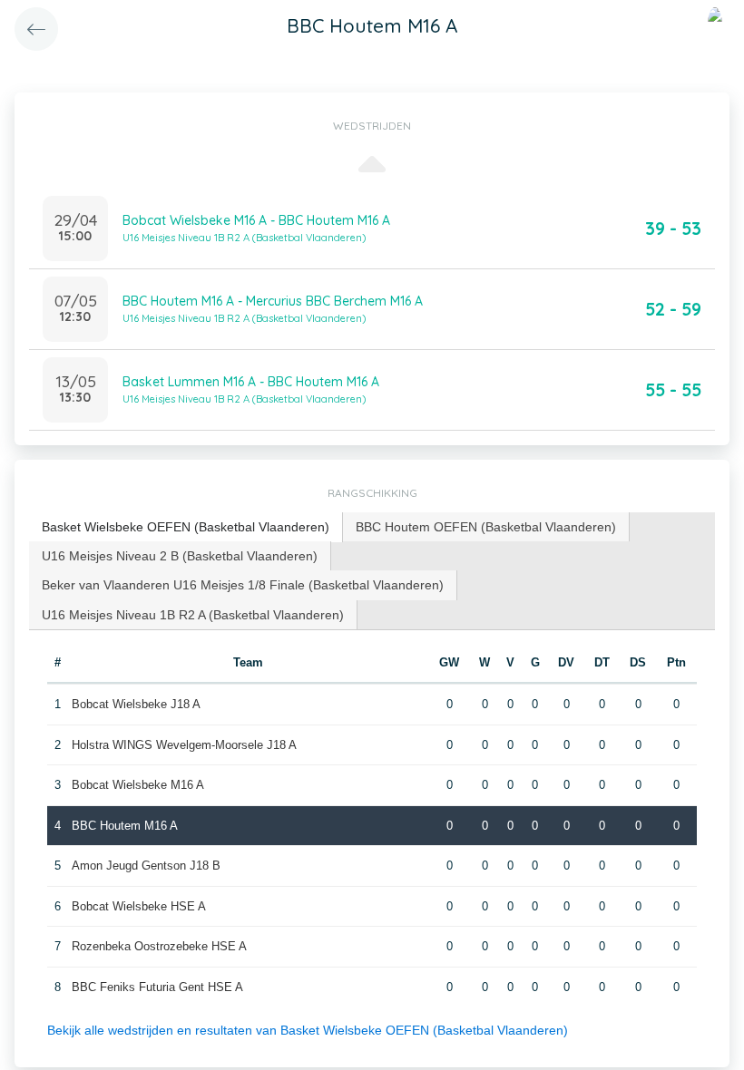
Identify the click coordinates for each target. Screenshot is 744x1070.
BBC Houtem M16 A (125, 825)
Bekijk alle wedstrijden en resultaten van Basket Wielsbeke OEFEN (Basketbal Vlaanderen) (307, 1030)
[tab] (186, 527)
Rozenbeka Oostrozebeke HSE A (159, 946)
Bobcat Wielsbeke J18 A (136, 704)
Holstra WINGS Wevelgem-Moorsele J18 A (184, 745)
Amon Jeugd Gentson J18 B (146, 865)
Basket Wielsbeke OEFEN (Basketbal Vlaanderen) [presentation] (185, 527)
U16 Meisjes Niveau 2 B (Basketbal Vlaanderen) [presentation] (180, 556)
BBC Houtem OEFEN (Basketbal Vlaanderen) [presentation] (486, 527)
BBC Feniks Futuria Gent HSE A (157, 987)
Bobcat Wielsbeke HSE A (139, 906)
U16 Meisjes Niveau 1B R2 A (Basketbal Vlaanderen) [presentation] (193, 615)
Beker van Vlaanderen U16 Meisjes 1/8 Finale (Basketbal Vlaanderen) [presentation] (243, 585)
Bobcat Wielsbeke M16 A (138, 785)
